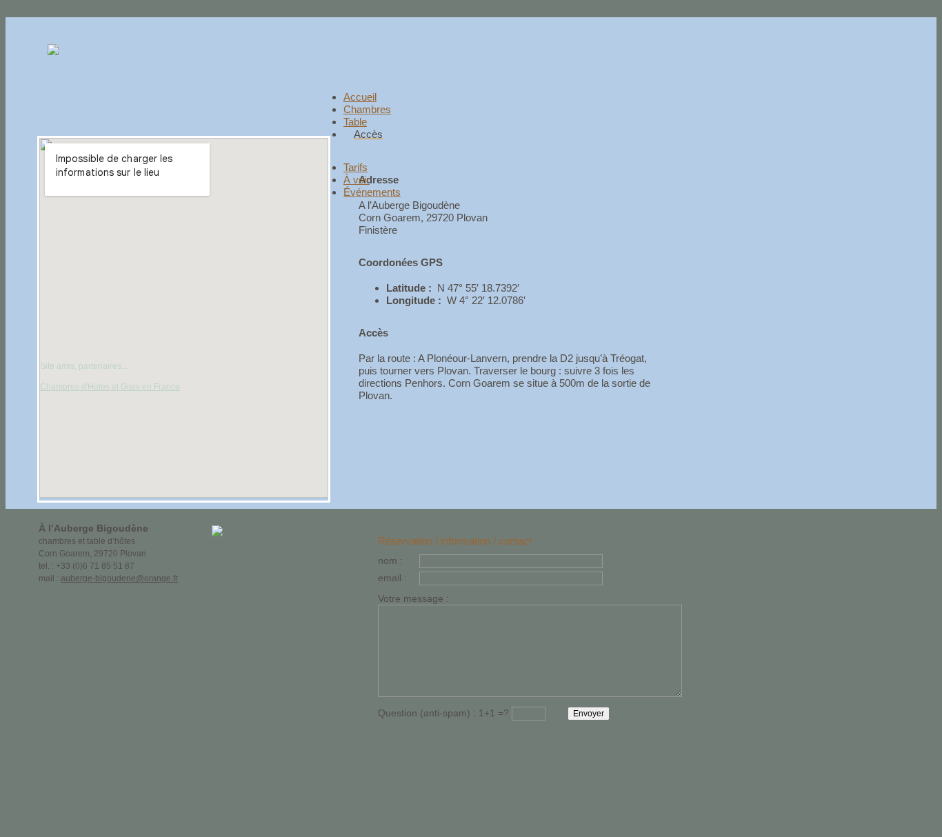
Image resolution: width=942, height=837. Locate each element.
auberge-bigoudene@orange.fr (119, 578)
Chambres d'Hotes (75, 387)
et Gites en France (145, 387)
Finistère (378, 230)
